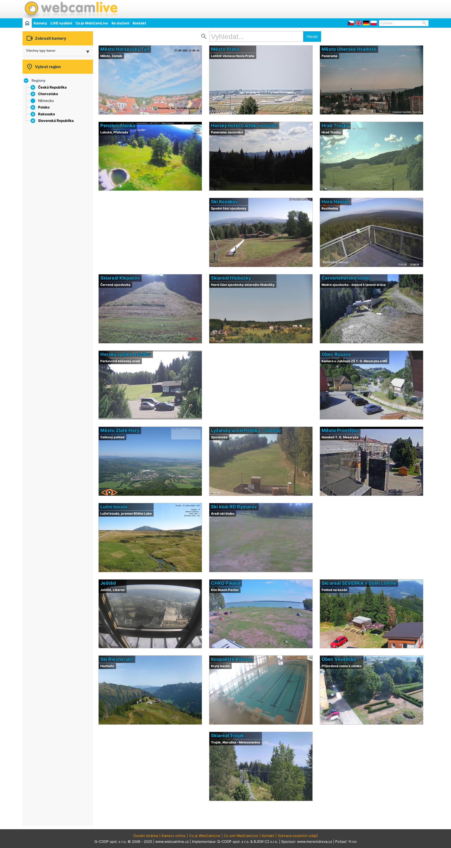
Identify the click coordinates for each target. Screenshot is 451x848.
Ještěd (108, 583)
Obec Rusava (336, 354)
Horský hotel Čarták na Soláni (244, 125)
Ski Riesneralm (116, 659)
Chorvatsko (48, 94)
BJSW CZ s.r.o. (266, 841)
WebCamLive (71, 9)
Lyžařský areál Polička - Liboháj (245, 430)
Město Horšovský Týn (124, 49)
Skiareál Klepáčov (120, 278)
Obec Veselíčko (339, 659)
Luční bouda (113, 507)
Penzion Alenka (117, 125)
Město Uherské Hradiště (349, 49)
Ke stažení (120, 23)
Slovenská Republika (56, 120)
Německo (46, 100)
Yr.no (352, 841)
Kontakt (139, 23)
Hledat (312, 36)
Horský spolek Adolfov (125, 354)
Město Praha (225, 49)
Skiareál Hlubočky (231, 278)
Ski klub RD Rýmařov (234, 507)
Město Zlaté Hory (119, 430)
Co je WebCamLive (92, 23)
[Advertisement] (373, 8)
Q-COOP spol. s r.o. (233, 841)
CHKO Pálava (225, 583)
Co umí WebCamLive (241, 835)
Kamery (40, 23)
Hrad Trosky (335, 125)
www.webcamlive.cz (172, 841)
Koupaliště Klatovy (231, 659)
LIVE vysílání (61, 23)
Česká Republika (52, 87)
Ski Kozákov (224, 201)
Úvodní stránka (145, 835)
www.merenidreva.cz (314, 841)
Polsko (44, 107)
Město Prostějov (340, 430)
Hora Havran (336, 201)
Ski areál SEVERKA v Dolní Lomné (359, 583)
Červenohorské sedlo (346, 278)
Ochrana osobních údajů (298, 835)
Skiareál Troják (227, 735)
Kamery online (174, 835)
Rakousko (46, 114)
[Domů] (27, 22)
